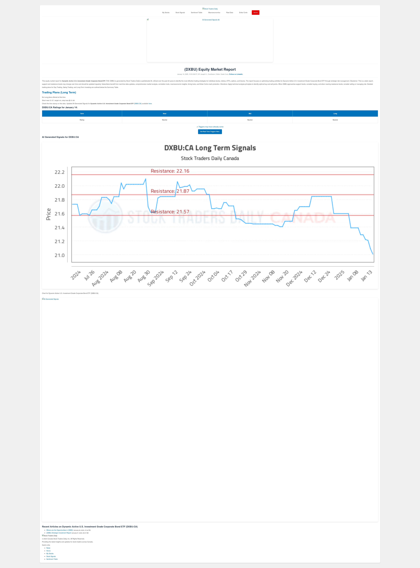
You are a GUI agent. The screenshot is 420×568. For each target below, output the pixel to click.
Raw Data (229, 12)
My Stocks (165, 12)
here (150, 103)
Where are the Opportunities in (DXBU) (59, 530)
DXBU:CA (138, 103)
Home (256, 12)
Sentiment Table (196, 12)
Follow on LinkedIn (235, 74)
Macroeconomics (214, 12)
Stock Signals (180, 12)
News (48, 548)
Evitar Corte (243, 12)
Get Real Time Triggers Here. (210, 131)
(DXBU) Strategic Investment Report (58, 533)
